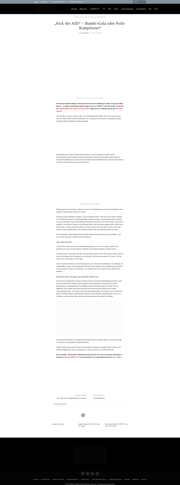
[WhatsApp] (37, 119)
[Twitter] (37, 109)
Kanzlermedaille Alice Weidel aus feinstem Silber (74, 108)
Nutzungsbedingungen (99, 479)
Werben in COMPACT (76, 2)
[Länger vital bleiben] (63, 415)
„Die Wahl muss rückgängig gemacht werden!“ (72, 398)
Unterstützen (141, 9)
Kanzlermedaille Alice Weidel (73, 357)
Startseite (76, 17)
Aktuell (74, 9)
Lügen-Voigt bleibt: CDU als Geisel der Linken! (89, 425)
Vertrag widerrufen (115, 479)
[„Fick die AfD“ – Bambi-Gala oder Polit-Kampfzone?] (90, 95)
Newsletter (44, 2)
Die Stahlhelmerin (99, 398)
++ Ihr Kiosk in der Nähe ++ (58, 2)
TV (104, 9)
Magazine (83, 9)
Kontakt (36, 2)
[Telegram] (37, 105)
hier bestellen (117, 357)
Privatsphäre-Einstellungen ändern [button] (106, 484)
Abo (109, 9)
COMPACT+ (95, 9)
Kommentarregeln (73, 479)
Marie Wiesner (85, 33)
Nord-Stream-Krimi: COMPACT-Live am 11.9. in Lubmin (116, 425)
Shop (116, 9)
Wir (150, 9)
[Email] (37, 114)
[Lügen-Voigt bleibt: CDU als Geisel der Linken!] (90, 415)
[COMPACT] (45, 9)
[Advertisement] (90, 138)
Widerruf (127, 479)
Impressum (135, 479)
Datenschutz (85, 479)
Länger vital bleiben (58, 424)
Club (156, 9)
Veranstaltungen (127, 9)
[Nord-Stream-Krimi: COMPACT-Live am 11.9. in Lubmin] (116, 415)
